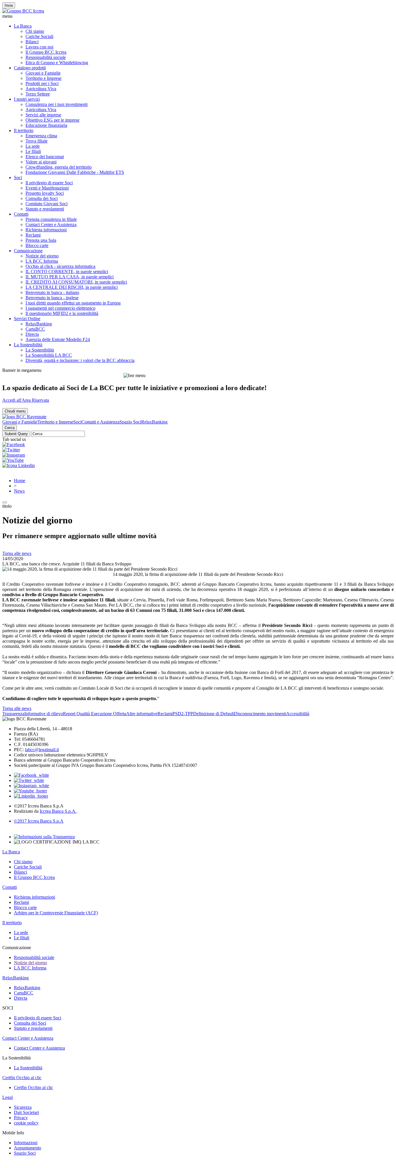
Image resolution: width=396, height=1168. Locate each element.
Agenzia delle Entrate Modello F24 (58, 339)
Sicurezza (23, 1107)
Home (19, 480)
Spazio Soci (130, 421)
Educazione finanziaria (46, 125)
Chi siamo (35, 31)
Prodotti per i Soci (42, 83)
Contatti (21, 214)
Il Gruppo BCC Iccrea (46, 52)
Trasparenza (13, 713)
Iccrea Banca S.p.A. (58, 811)
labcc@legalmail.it (42, 749)
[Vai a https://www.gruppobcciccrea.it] (23, 10)
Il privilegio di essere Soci (49, 182)
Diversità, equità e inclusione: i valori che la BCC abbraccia (80, 360)
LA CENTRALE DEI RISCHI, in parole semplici (72, 287)
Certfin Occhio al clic (21, 1077)
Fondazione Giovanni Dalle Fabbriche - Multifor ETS (75, 172)
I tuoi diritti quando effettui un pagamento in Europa (73, 302)
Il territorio (23, 130)
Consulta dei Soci (42, 198)
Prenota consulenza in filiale (51, 219)
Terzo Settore (38, 93)
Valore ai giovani (41, 161)
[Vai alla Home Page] (24, 416)
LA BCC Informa (42, 261)
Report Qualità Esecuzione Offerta (94, 713)
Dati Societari (26, 1112)
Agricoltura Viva (41, 88)
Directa (32, 334)
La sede (33, 146)
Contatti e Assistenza (100, 421)
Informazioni (25, 1142)
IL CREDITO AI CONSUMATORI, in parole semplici (76, 282)
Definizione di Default (213, 713)
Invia (9, 5)
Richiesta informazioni (46, 229)
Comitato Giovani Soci (47, 203)
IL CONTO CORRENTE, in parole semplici (67, 271)
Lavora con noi (39, 46)
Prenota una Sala (41, 240)
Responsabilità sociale (46, 57)
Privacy (21, 1117)
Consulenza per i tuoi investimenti (57, 104)
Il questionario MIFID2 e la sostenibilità (62, 313)
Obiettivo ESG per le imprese (52, 120)
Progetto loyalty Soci (45, 193)
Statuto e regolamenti (45, 208)
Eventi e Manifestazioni (47, 187)
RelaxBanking (39, 323)
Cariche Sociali (39, 36)
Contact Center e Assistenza (51, 224)
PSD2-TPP (182, 713)
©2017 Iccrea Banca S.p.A (38, 821)
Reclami (33, 234)
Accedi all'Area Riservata (25, 400)
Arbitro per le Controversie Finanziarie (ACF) (56, 912)
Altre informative (141, 713)
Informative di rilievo (43, 713)
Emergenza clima (41, 135)
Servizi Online (27, 318)
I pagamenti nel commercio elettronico (60, 308)
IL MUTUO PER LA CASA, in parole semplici (70, 276)
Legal (7, 1097)
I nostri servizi (27, 99)
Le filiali (33, 151)
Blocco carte (37, 245)
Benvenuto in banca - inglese (52, 297)
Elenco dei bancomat (45, 156)
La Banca (23, 26)
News (19, 491)
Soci (18, 177)
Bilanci (32, 41)
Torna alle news (16, 553)
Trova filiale (37, 140)
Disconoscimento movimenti (260, 713)
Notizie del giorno (42, 255)
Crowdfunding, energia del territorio (59, 167)
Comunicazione (28, 250)
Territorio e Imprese (43, 78)
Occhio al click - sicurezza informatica (60, 266)
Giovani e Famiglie (43, 73)
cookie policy (26, 1122)
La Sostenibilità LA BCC (49, 355)
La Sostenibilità (28, 344)
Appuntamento (27, 1147)
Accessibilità (297, 713)
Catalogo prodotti (30, 67)
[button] (198, 16)
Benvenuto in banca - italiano (52, 292)
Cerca (9, 428)
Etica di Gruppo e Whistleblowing (57, 62)
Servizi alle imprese (43, 114)
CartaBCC (35, 329)
